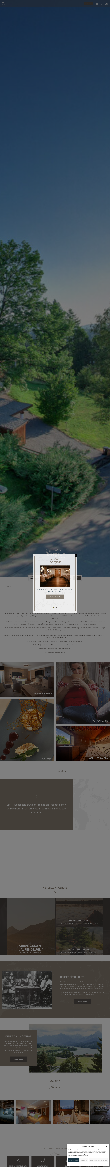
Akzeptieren (73, 1160)
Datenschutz (85, 1163)
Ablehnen (84, 1160)
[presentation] (53, 607)
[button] (107, 1146)
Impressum (91, 1163)
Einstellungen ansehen (98, 1160)
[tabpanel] (55, 582)
